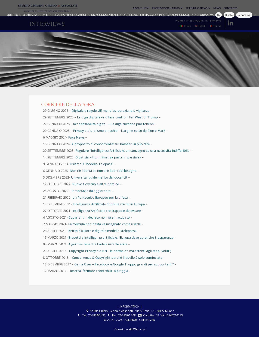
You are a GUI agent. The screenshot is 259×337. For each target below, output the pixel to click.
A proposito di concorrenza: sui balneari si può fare (111, 144)
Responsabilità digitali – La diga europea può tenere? (113, 124)
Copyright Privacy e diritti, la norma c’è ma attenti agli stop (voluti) (120, 251)
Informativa (244, 15)
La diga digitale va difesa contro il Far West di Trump (117, 117)
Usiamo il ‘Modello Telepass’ (91, 164)
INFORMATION (129, 306)
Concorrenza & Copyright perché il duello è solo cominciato (117, 257)
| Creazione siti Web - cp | (129, 329)
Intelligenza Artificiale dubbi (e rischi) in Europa (109, 204)
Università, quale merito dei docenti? (99, 177)
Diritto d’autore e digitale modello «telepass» (102, 231)
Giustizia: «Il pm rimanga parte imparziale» (108, 157)
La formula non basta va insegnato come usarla (104, 224)
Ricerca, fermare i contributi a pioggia (99, 271)
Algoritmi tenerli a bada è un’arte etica (97, 244)
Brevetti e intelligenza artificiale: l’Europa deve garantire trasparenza (120, 237)
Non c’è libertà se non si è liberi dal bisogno (103, 170)
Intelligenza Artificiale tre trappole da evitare (106, 211)
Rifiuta (229, 15)
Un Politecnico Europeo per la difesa (100, 197)
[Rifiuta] (254, 15)
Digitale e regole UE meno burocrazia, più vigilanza (110, 110)
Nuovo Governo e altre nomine (95, 184)
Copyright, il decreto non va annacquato (99, 217)
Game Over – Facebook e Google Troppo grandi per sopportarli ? (124, 264)
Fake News (76, 137)
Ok (218, 15)
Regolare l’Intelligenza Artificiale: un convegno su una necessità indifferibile (132, 150)
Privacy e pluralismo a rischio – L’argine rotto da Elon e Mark (119, 130)
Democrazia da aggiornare (90, 191)
